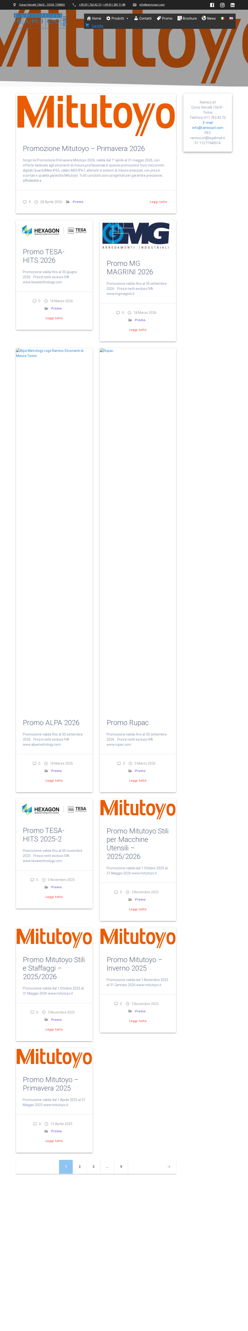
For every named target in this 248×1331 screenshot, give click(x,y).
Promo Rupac (128, 723)
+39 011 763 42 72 (90, 4)
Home (96, 18)
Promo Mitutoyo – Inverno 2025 (134, 964)
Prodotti (118, 18)
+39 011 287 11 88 (114, 4)
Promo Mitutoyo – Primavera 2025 (50, 1084)
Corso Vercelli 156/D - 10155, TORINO (42, 4)
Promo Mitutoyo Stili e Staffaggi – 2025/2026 (54, 968)
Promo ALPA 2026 (51, 723)
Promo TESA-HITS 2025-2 (43, 834)
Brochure (190, 18)
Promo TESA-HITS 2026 (43, 256)
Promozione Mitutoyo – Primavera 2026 (84, 148)
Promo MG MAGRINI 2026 (130, 267)
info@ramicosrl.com (152, 4)
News (211, 18)
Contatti (145, 18)
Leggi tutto (158, 202)
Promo (167, 18)
